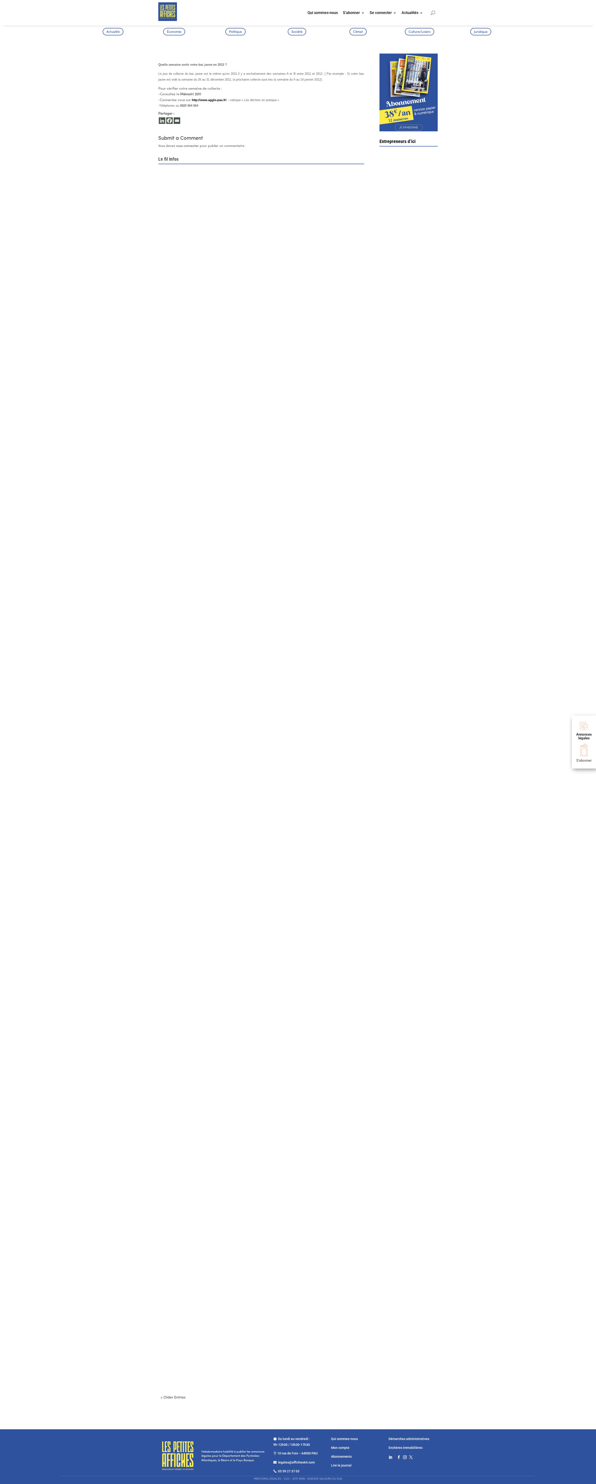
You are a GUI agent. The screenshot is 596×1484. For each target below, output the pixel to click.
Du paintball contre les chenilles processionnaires (201, 1377)
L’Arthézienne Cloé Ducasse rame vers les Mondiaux (204, 1225)
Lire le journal (341, 1465)
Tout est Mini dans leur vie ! (407, 460)
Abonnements (341, 1456)
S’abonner (351, 13)
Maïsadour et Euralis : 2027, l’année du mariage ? (201, 920)
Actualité (113, 32)
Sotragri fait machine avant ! (408, 290)
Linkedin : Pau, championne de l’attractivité (196, 615)
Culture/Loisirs (419, 32)
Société (296, 32)
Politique (235, 32)
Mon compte (340, 1448)
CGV (287, 1478)
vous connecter (187, 146)
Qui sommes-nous (323, 13)
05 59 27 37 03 (288, 1471)
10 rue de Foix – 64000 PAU (297, 1453)
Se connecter (381, 13)
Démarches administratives (409, 1439)
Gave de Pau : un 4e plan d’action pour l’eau (196, 311)
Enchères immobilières (406, 1448)
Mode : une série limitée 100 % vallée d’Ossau (198, 1073)
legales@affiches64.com (296, 1462)
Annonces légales (584, 736)
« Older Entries (173, 1397)
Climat (358, 32)
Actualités (410, 13)
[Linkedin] (162, 120)
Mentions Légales (267, 1478)
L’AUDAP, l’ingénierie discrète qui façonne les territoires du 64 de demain (220, 768)
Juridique (481, 32)
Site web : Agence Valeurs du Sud (317, 1478)
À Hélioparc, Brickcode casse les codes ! (195, 463)
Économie (174, 32)
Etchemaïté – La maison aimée (407, 373)
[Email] (177, 120)
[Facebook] (169, 120)
